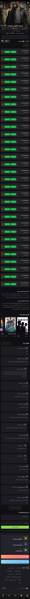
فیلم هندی (8, 577)
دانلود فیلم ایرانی (17, 571)
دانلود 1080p (13, 52)
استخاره (6, 580)
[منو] (28, 2)
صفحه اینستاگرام (22, 557)
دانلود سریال (11, 574)
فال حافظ (19, 580)
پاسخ (26, 353)
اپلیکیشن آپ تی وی (14, 588)
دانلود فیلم (19, 568)
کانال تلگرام (23, 562)
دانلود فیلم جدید (9, 571)
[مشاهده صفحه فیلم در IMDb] (27, 41)
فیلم (20, 583)
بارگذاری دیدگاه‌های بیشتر (15, 507)
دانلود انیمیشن (18, 574)
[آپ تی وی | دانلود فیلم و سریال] (15, 3)
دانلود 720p (7, 52)
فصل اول (26, 45)
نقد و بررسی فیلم (12, 580)
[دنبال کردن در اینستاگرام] (1, 329)
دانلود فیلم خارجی (11, 568)
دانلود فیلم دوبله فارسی (16, 577)
